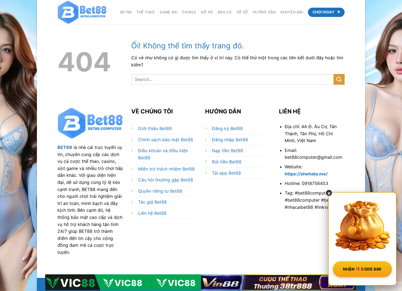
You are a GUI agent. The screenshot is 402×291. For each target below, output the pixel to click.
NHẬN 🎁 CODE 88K (362, 269)
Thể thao (145, 12)
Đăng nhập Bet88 (230, 139)
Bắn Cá (225, 12)
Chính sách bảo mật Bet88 (165, 139)
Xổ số (242, 12)
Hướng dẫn (264, 12)
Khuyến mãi (292, 12)
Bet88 (126, 12)
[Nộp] (339, 79)
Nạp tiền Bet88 (227, 150)
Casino (189, 12)
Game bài (168, 12)
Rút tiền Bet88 (226, 161)
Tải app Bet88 (226, 173)
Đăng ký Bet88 (227, 128)
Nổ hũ (207, 12)
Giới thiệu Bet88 (155, 128)
